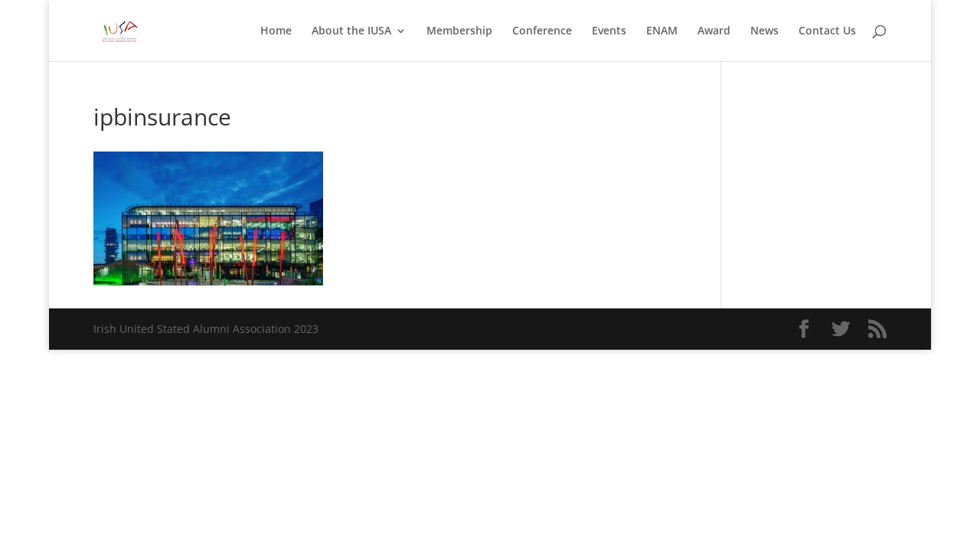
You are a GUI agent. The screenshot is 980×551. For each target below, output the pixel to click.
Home (276, 31)
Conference (542, 31)
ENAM (662, 31)
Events (609, 31)
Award (713, 31)
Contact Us (827, 31)
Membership (459, 31)
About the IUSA (351, 31)
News (764, 31)
